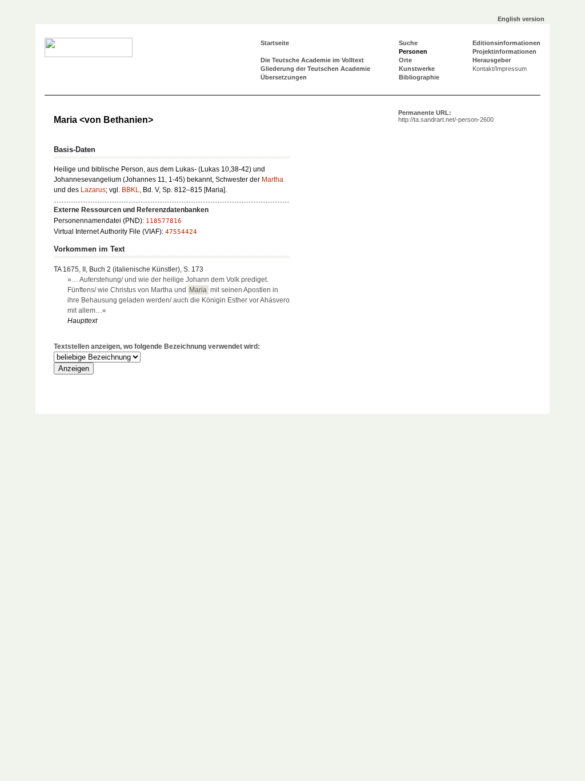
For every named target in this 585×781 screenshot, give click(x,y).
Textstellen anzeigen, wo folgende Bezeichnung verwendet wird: (157, 346)
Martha (272, 180)
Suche (408, 42)
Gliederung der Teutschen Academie (315, 68)
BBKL (130, 190)
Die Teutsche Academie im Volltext (312, 60)
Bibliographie (419, 77)
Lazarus (93, 190)
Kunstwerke (417, 68)
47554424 (181, 232)
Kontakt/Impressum (499, 68)
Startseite (275, 42)
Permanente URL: (446, 116)
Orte (405, 60)
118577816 (164, 221)
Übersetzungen (284, 77)
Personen (413, 51)
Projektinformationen (504, 51)
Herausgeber (491, 60)
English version (521, 18)
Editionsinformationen (506, 42)
